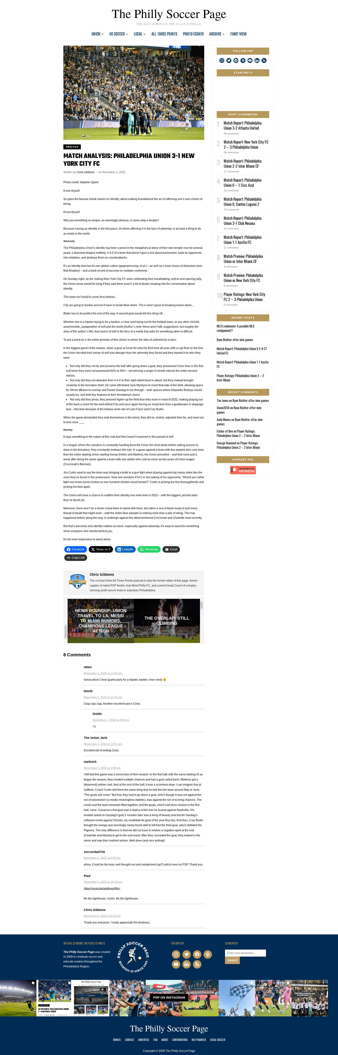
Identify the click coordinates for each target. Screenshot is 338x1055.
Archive (215, 34)
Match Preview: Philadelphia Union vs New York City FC (243, 277)
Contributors (180, 1040)
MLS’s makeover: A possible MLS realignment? (236, 328)
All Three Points (164, 34)
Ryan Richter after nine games (235, 339)
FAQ (155, 1040)
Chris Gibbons (86, 172)
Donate (117, 1040)
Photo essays (193, 34)
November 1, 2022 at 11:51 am (103, 744)
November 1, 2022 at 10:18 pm (103, 881)
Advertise (143, 1040)
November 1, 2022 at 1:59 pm (102, 768)
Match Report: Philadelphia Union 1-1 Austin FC (242, 239)
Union (96, 34)
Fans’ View (238, 34)
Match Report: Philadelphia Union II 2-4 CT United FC (242, 350)
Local (138, 34)
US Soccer (117, 34)
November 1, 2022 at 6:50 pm (102, 857)
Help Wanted (199, 1040)
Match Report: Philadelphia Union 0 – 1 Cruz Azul (242, 182)
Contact (129, 1040)
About (164, 1040)
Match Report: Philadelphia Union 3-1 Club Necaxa (242, 220)
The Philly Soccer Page (169, 13)
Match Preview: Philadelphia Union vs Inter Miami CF (243, 258)
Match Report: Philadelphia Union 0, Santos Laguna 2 (242, 201)
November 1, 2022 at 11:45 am (103, 673)
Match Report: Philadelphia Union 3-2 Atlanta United (242, 125)
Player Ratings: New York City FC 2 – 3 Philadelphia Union (244, 296)
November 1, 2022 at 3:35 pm (111, 720)
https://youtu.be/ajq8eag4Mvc (102, 888)
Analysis (72, 146)
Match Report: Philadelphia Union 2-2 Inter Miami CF (242, 163)
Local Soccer (217, 1040)
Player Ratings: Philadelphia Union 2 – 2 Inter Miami (240, 377)
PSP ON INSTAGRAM (169, 997)
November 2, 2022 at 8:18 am (102, 915)
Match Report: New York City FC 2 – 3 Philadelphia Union (246, 144)
